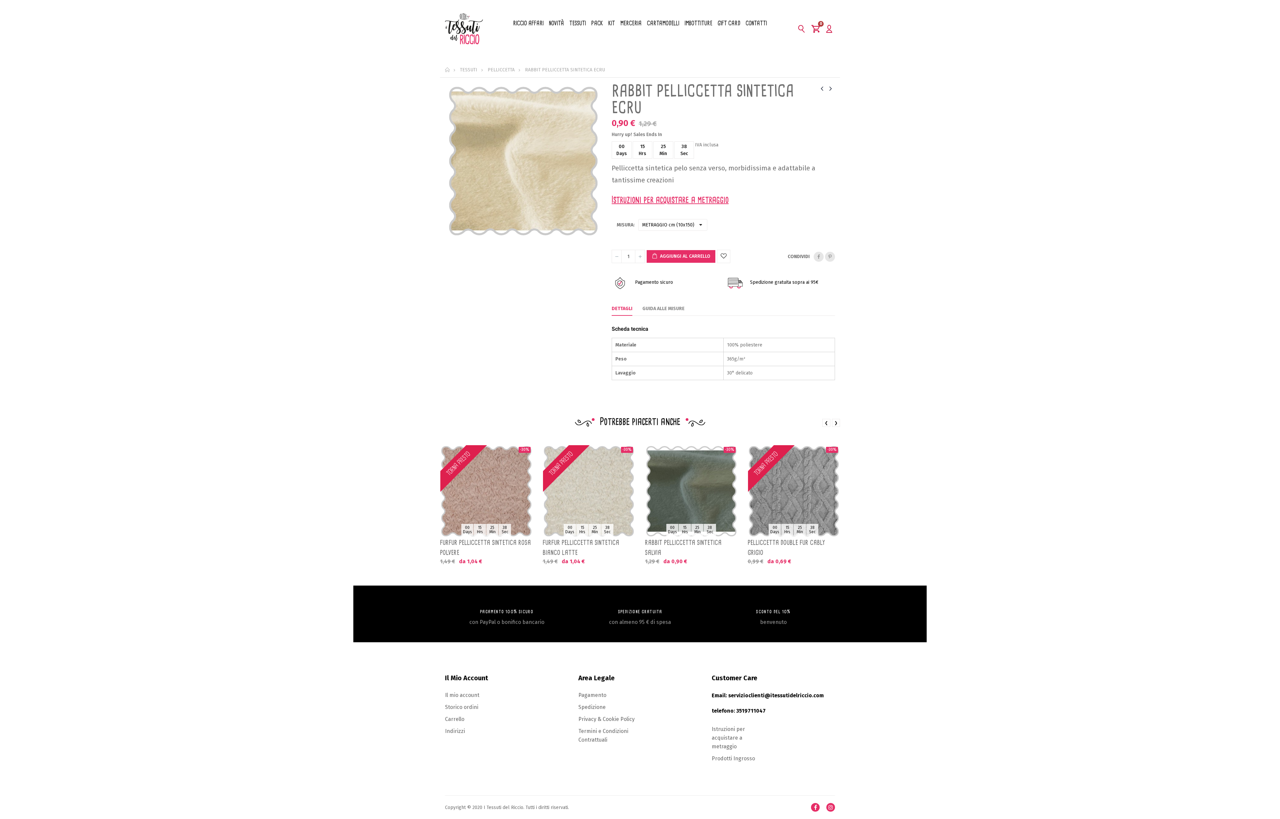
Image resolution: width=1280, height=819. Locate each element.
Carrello (454, 719)
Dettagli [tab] (622, 308)
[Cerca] (802, 29)
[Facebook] (815, 807)
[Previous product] (822, 88)
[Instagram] (830, 807)
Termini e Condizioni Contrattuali (603, 735)
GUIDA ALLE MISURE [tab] (663, 308)
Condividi (819, 257)
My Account (829, 29)
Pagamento (592, 695)
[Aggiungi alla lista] (723, 256)
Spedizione (592, 707)
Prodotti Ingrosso (733, 758)
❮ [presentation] (826, 423)
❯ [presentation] (836, 423)
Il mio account (462, 695)
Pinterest (830, 257)
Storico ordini (461, 707)
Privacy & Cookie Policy (606, 719)
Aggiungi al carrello (684, 256)
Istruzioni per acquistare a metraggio (728, 738)
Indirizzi (455, 731)
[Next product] (830, 88)
